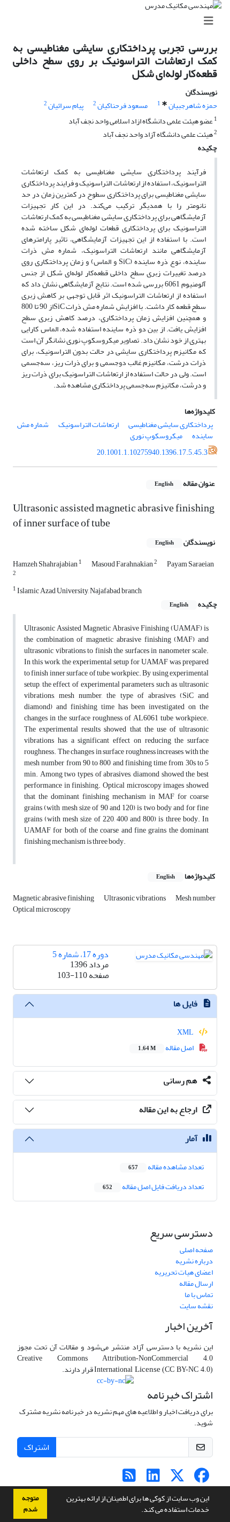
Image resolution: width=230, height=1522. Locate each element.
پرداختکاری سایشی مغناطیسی (170, 424)
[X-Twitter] (177, 1478)
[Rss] (129, 1478)
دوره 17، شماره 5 (80, 954)
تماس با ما (199, 1294)
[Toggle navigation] (118, 21)
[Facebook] (201, 1478)
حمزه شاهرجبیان (192, 105)
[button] (138, 1510)
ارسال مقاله (196, 1283)
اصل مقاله (166, 1047)
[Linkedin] (153, 1478)
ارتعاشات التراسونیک (88, 424)
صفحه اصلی (196, 1250)
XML (186, 1032)
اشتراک (36, 1447)
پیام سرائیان (65, 105)
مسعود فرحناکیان (122, 105)
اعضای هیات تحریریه (184, 1272)
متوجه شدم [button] (30, 1504)
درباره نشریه (194, 1261)
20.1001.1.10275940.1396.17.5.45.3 (152, 452)
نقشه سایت (196, 1306)
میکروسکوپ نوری (156, 436)
